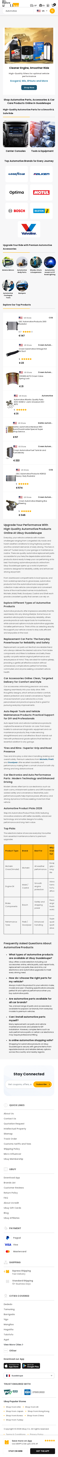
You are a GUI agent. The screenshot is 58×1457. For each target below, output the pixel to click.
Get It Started (29, 87)
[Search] (52, 10)
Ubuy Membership (13, 1158)
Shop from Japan (14, 1411)
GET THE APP (42, 1451)
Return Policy (11, 1192)
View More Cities (13, 1344)
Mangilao (9, 1324)
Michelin (44, 759)
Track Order (10, 1138)
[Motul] (41, 192)
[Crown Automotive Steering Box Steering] (12, 505)
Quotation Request (14, 1123)
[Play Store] (31, 1366)
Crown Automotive (45, 345)
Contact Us (10, 1118)
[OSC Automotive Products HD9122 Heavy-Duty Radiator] (11, 478)
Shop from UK (32, 1407)
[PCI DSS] (11, 1392)
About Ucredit (11, 1202)
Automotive (47, 396)
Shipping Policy (12, 1148)
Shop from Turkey (14, 1419)
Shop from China (35, 1415)
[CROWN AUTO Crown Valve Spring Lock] (12, 378)
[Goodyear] (16, 174)
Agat (6, 1339)
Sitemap (8, 1133)
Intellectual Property (15, 1128)
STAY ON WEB (15, 1451)
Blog (6, 1212)
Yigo (6, 1319)
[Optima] (16, 192)
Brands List (9, 1182)
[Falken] (41, 174)
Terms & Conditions (15, 1434)
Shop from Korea (14, 1415)
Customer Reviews (14, 1187)
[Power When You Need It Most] (30, 45)
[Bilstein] (41, 211)
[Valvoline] (29, 229)
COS (51, 318)
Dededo (8, 1304)
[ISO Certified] (33, 1392)
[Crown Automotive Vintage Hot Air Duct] (12, 353)
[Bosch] (16, 211)
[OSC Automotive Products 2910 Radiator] (12, 326)
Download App (12, 1177)
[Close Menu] (3, 6)
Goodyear (13, 762)
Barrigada (9, 1314)
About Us (9, 1113)
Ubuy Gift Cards (12, 1207)
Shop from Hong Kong (38, 1411)
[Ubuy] (14, 5)
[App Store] (13, 1366)
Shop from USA (13, 1407)
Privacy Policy (36, 1434)
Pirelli (51, 759)
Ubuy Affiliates (11, 1217)
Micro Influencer (12, 1153)
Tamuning (9, 1309)
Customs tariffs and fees (17, 1143)
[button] (34, 5)
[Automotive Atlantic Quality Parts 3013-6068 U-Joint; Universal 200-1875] (10, 404)
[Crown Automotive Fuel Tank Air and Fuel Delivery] (9, 453)
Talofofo (8, 1334)
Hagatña (8, 1329)
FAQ (6, 1197)
